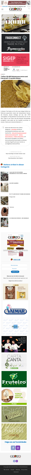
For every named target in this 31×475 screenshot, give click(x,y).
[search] (29, 8)
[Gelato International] (15, 9)
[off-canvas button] (2, 9)
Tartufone (11, 207)
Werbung (18, 469)
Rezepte (3, 74)
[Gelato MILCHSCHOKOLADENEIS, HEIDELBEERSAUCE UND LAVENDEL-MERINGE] (4, 176)
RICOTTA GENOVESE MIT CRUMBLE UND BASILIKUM (19, 194)
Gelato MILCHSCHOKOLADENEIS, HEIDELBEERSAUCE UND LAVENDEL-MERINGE (18, 173)
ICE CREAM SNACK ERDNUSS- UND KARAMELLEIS (19, 218)
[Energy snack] (4, 200)
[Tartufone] (4, 211)
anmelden (14, 129)
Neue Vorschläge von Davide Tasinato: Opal (15, 153)
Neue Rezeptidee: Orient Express (15, 158)
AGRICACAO (8, 6)
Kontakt (12, 469)
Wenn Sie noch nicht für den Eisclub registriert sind (15, 279)
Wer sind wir (6, 469)
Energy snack (12, 196)
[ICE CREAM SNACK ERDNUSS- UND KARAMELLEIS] (4, 222)
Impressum (16, 471)
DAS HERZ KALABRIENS (13, 183)
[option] (14, 6)
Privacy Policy (24, 469)
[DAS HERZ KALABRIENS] (4, 187)
